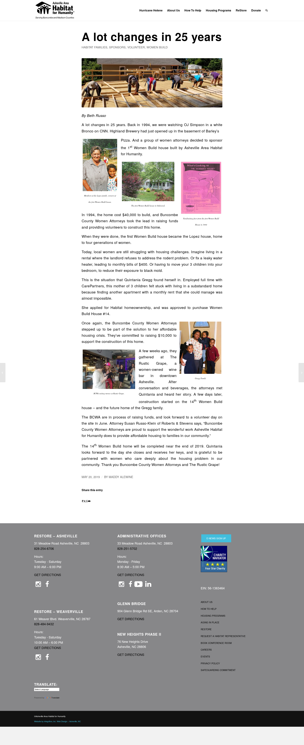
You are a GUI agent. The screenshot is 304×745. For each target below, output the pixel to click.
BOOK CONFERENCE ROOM (216, 643)
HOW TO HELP (209, 608)
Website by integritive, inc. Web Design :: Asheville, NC (57, 721)
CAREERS (206, 649)
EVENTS (205, 656)
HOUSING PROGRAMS (213, 615)
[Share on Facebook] (82, 501)
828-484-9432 (44, 624)
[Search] (266, 10)
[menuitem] (151, 10)
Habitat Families (94, 47)
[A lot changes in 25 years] (152, 82)
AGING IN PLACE (210, 622)
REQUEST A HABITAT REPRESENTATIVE (223, 636)
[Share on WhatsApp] (87, 501)
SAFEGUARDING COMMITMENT (218, 670)
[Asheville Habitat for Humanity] (55, 10)
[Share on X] (84, 501)
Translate (55, 698)
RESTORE (206, 629)
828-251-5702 (127, 548)
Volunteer (136, 47)
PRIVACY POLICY (210, 663)
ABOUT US (207, 602)
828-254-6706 (44, 548)
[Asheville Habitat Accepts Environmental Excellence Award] (2, 372)
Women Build (157, 47)
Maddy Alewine (121, 477)
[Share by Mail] (89, 501)
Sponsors (117, 47)
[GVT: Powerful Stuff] (301, 372)
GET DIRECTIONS (47, 574)
